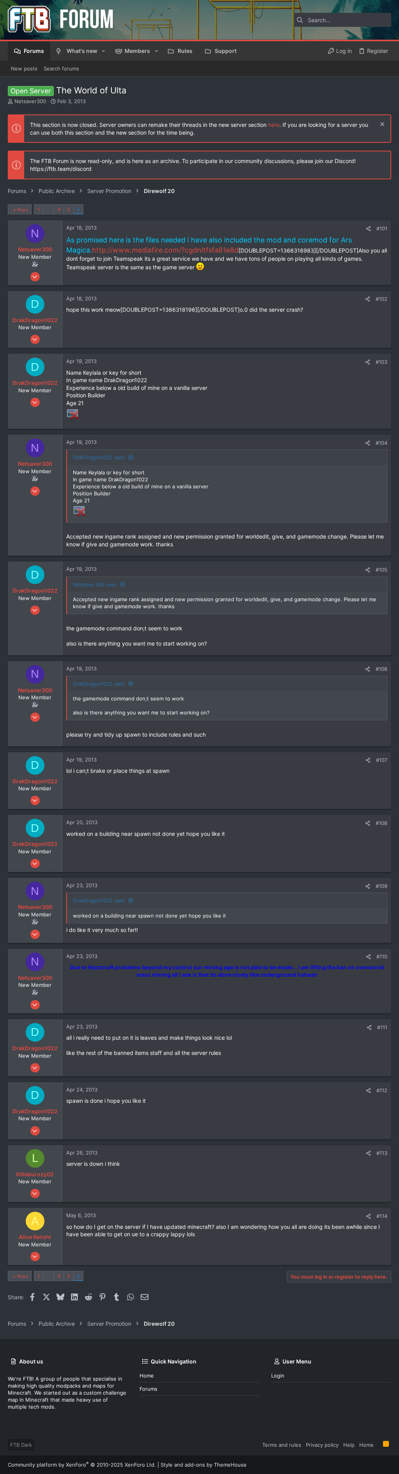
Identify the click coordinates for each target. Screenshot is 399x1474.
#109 (381, 886)
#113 (381, 1153)
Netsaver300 (30, 101)
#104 (381, 443)
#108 (381, 823)
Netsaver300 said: (95, 584)
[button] (103, 51)
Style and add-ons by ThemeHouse (204, 1465)
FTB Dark (21, 1445)
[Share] (368, 228)
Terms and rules (281, 1445)
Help (349, 1445)
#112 (381, 1090)
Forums (148, 1389)
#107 (381, 760)
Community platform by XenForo (82, 1465)
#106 (381, 669)
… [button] (48, 209)
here (273, 124)
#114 (381, 1216)
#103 (381, 362)
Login (277, 1375)
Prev (22, 210)
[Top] (378, 1444)
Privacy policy (322, 1445)
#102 (381, 299)
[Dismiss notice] (381, 125)
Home (146, 1375)
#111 (382, 1027)
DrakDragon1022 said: (99, 457)
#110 (381, 956)
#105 (381, 570)
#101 (381, 228)
